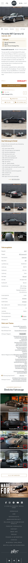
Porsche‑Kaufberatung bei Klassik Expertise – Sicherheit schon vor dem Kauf (20, 361)
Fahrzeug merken (15, 85)
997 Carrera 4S (23, 254)
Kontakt (14, 529)
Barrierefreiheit (14, 519)
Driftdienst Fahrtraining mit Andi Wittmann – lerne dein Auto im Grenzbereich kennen (19, 379)
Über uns (14, 531)
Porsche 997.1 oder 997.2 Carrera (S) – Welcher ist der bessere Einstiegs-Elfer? (21, 367)
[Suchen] (7, 3)
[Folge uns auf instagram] (10, 503)
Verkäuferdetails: (8, 90)
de (21, 3)
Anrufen (15, 98)
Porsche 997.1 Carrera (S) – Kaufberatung (20, 327)
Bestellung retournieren (14, 545)
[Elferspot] (14, 3)
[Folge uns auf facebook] (6, 503)
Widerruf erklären (14, 542)
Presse (14, 534)
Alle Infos (22, 375)
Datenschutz (14, 516)
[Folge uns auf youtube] (18, 503)
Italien (25, 316)
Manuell (25, 276)
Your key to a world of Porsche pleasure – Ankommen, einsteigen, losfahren (21, 349)
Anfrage (23, 29)
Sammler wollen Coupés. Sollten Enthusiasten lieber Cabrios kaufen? (20, 344)
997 (26, 260)
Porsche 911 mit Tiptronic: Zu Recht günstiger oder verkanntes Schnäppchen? (20, 338)
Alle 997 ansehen (14, 475)
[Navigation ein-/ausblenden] (2, 3)
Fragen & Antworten (14, 537)
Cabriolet (24, 257)
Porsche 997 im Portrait (21, 330)
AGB (14, 514)
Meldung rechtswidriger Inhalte (14, 522)
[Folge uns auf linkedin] (22, 503)
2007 (25, 251)
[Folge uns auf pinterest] (14, 503)
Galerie (6, 29)
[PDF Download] (18, 560)
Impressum (14, 511)
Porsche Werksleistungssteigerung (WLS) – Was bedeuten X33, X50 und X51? (20, 355)
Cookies (14, 539)
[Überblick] (2, 29)
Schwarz (24, 298)
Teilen (8, 102)
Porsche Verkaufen (14, 526)
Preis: (3, 80)
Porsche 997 (23, 333)
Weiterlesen (15, 179)
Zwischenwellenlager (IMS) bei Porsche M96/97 (20, 372)
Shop (25, 3)
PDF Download (21, 102)
